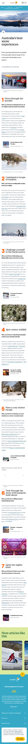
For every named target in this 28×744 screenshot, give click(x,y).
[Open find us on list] (25, 718)
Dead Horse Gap (14, 274)
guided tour (22, 278)
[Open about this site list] (25, 723)
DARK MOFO (6, 603)
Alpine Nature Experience (9, 434)
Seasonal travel (19, 7)
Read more (13, 706)
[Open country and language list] (25, 713)
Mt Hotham (5, 197)
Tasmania (22, 346)
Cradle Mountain (12, 346)
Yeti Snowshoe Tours (11, 519)
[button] (5, 80)
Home (2, 7)
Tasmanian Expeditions (15, 362)
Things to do (9, 7)
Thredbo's (13, 127)
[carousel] (14, 80)
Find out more (18, 731)
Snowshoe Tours (15, 512)
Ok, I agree (20, 739)
